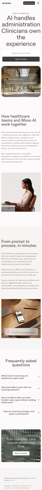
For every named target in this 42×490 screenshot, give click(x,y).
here (13, 480)
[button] (38, 3)
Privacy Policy (7, 488)
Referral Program (25, 488)
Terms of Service (17, 488)
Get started (30, 478)
